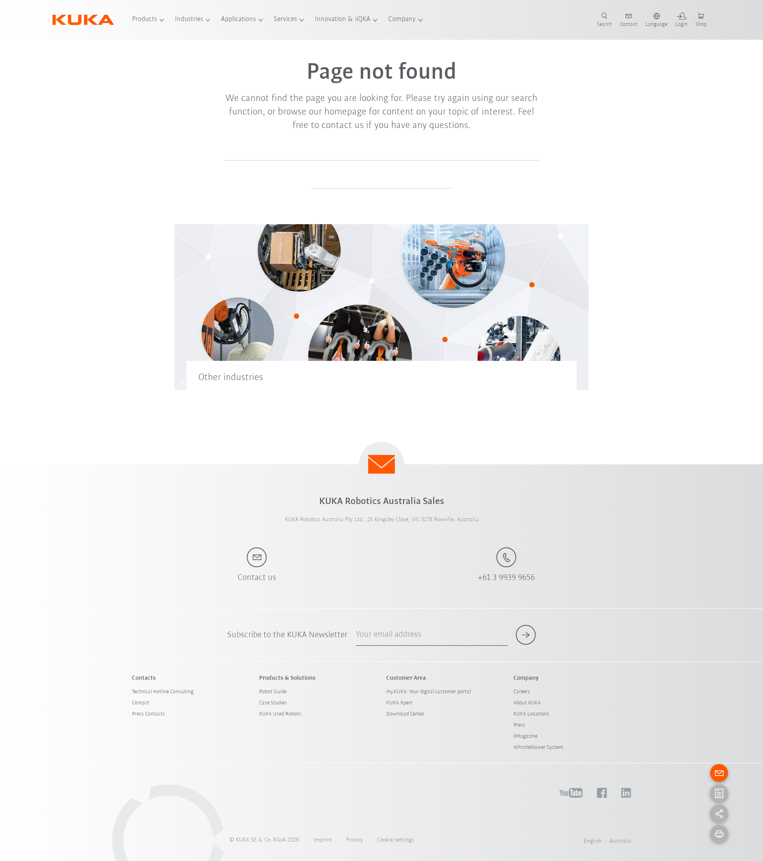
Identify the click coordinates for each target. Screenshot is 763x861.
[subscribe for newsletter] (526, 635)
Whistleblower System (538, 747)
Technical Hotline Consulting (163, 692)
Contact (140, 703)
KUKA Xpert (399, 703)
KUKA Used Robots (280, 714)
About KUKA (527, 703)
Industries (189, 19)
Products (144, 19)
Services (285, 19)
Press (519, 725)
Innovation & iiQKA (342, 19)
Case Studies (273, 703)
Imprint (323, 840)
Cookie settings (395, 840)
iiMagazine (525, 736)
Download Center (405, 714)
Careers (521, 692)
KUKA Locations (531, 714)
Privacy (354, 840)
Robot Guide (273, 692)
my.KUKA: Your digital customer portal (428, 692)
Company (402, 19)
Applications (238, 19)
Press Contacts (148, 714)
